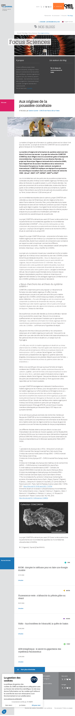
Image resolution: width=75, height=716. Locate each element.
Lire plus (20, 580)
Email (70, 688)
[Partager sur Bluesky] (67, 688)
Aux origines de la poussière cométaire (44, 33)
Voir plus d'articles (28, 669)
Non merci (8, 705)
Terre (68, 562)
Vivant (68, 644)
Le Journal (59, 6)
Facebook (44, 7)
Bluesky (46, 7)
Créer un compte (67, 708)
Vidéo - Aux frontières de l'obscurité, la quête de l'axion (43, 623)
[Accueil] (6, 6)
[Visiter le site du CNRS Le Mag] (68, 7)
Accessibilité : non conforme (44, 708)
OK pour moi (36, 705)
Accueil (19, 33)
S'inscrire (64, 15)
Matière (68, 590)
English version (68, 21)
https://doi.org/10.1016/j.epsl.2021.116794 (37, 486)
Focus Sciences (33, 33)
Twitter (41, 7)
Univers (68, 618)
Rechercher (48, 15)
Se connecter (55, 15)
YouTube (49, 7)
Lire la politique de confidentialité (13, 699)
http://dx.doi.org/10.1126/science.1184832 (33, 498)
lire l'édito (29, 88)
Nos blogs (70, 15)
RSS (51, 6)
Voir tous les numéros (46, 683)
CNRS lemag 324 (45, 678)
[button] (4, 711)
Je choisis (22, 705)
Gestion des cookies (30, 708)
